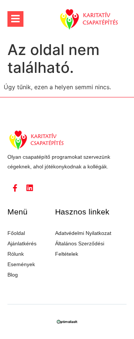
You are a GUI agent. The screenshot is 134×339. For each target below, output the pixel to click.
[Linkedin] (29, 188)
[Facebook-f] (14, 188)
